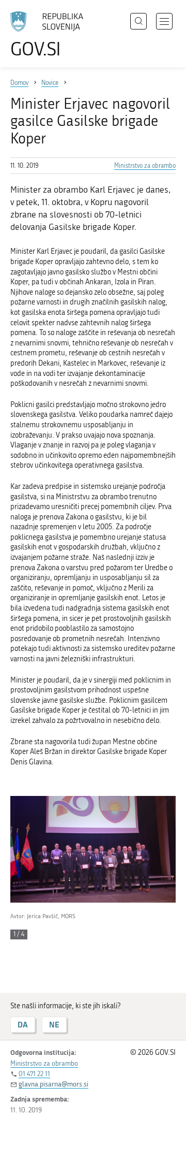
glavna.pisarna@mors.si (53, 1084)
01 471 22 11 (34, 1074)
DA (23, 1024)
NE (54, 1024)
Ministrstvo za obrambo (145, 165)
